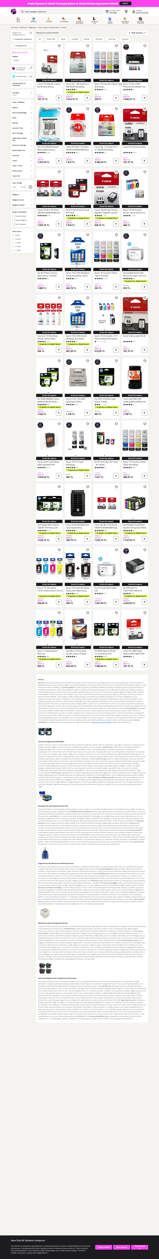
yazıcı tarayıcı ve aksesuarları (101, 722)
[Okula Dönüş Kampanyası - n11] (79, 3)
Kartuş (64, 27)
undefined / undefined (23, 39)
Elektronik (23, 27)
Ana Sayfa (14, 27)
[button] (47, 77)
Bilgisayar (32, 27)
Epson (63, 39)
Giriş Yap (145, 12)
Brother (87, 39)
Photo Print (51, 39)
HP (40, 39)
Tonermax (112, 39)
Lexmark (74, 39)
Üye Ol (138, 12)
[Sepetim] (126, 11)
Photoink (98, 39)
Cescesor (125, 39)
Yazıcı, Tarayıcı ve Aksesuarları (48, 27)
